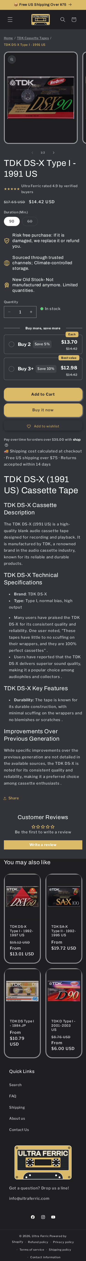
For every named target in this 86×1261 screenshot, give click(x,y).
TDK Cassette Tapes (33, 38)
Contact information (45, 1257)
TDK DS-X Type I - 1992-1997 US (21, 931)
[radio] (43, 344)
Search (15, 1085)
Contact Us (19, 1130)
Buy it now (43, 410)
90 (11, 221)
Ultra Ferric (40, 1236)
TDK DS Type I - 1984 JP (22, 1023)
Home (8, 38)
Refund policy (38, 1242)
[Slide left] (32, 153)
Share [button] (13, 798)
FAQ (13, 1096)
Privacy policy (63, 1242)
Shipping (17, 1107)
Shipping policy (60, 1249)
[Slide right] (54, 153)
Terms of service (31, 1249)
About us (17, 1118)
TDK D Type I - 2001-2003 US (63, 1025)
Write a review (42, 845)
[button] (10, 19)
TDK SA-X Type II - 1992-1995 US (63, 931)
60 (32, 222)
